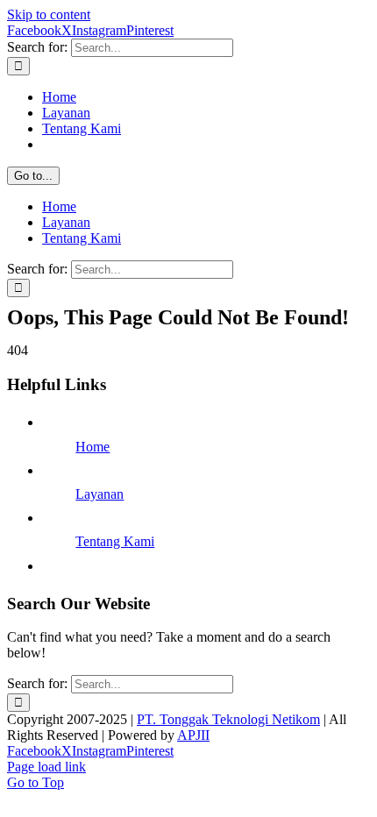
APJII (193, 735)
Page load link (46, 766)
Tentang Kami (114, 541)
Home (92, 446)
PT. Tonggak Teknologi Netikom (228, 719)
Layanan (99, 494)
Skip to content (48, 14)
